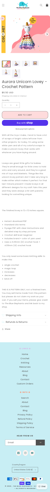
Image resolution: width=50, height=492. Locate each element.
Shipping (5, 96)
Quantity (5, 100)
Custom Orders (25, 383)
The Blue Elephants (22, 486)
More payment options (25, 129)
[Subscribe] (40, 443)
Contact (25, 379)
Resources (25, 366)
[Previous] (3, 34)
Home (25, 354)
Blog (25, 375)
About (25, 371)
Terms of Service (25, 427)
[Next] (47, 34)
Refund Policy (25, 418)
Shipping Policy (25, 423)
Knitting (25, 362)
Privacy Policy (25, 414)
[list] (25, 34)
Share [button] (7, 329)
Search (25, 397)
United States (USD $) (23, 469)
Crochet (25, 358)
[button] (3, 5)
